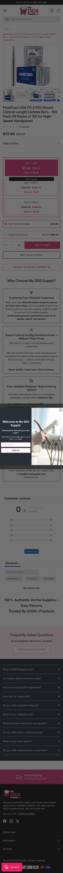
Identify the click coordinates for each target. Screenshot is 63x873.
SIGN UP (15, 450)
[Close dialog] (60, 410)
